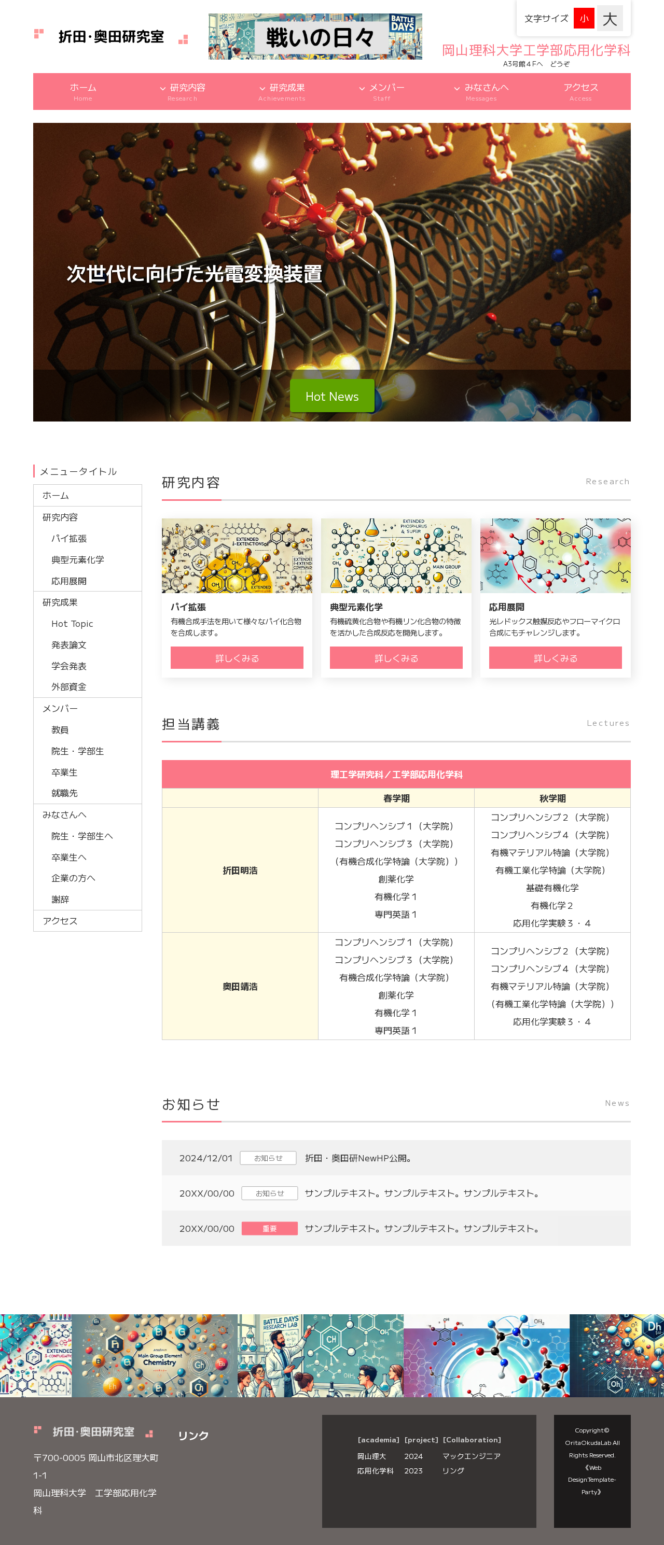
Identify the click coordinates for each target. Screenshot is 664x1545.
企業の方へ (73, 877)
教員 (60, 729)
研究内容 (186, 91)
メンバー (387, 91)
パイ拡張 (69, 537)
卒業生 (64, 771)
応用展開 (69, 580)
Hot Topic (72, 622)
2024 (413, 1456)
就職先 (64, 792)
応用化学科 (375, 1470)
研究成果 (282, 91)
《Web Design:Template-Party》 (592, 1479)
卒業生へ (69, 856)
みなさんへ (487, 91)
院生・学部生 (77, 750)
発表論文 (69, 644)
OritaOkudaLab (588, 1442)
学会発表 (69, 665)
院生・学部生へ (82, 835)
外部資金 (69, 686)
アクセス (581, 91)
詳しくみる (237, 657)
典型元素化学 (77, 559)
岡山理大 (371, 1456)
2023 (413, 1470)
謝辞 (60, 898)
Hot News (332, 395)
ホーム (83, 91)
